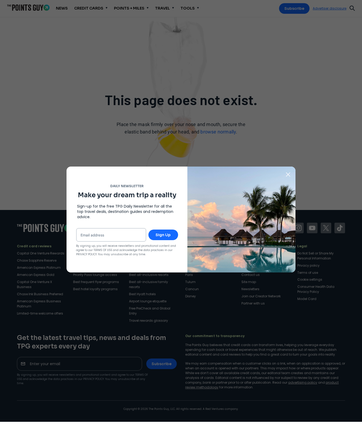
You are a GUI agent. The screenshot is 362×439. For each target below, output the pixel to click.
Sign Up (163, 234)
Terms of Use (103, 250)
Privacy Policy (86, 254)
